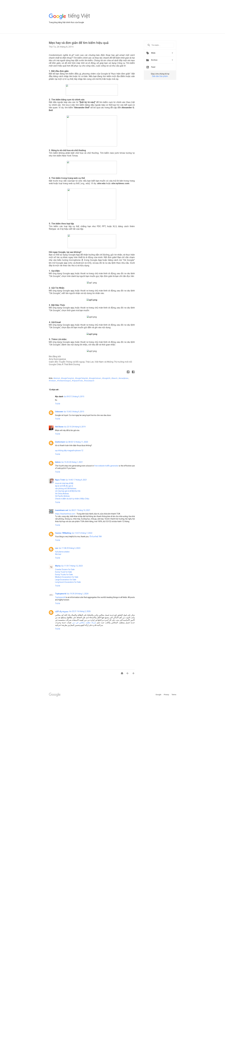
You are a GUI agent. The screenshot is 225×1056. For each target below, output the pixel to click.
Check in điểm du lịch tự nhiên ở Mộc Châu (72, 499)
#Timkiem (52, 381)
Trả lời (57, 404)
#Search (114, 378)
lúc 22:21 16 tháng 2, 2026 (80, 611)
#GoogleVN (106, 378)
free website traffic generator (106, 466)
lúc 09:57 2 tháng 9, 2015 (74, 396)
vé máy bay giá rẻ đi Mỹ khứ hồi (67, 491)
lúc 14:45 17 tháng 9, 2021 (76, 480)
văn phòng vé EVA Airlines (65, 488)
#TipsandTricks (77, 381)
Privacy (166, 695)
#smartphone (124, 378)
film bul (58, 554)
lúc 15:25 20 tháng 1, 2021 (72, 462)
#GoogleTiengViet (67, 378)
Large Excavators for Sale (65, 580)
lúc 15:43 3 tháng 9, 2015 (74, 412)
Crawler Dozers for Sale (65, 569)
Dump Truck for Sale (63, 572)
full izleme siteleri (62, 552)
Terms (174, 695)
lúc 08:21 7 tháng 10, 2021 (79, 510)
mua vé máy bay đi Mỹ (64, 483)
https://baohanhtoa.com (65, 514)
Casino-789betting (63, 533)
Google (159, 695)
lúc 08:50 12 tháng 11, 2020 (77, 442)
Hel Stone (59, 427)
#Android (56, 378)
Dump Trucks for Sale (64, 574)
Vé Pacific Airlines (62, 496)
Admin (58, 462)
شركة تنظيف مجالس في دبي (84, 622)
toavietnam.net (61, 510)
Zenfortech (60, 442)
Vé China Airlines (62, 494)
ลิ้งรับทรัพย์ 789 (95, 536)
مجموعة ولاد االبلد (61, 611)
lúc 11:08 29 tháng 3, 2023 (69, 548)
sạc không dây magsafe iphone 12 (69, 450)
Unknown (59, 412)
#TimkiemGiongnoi (64, 381)
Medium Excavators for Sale (66, 577)
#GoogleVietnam (95, 378)
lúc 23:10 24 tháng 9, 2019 (75, 427)
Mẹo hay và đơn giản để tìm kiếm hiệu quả (78, 43)
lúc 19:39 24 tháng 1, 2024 (77, 594)
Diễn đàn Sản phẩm (160, 76)
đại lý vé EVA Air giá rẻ (64, 486)
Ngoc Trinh (60, 480)
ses (56, 548)
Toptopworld (60, 594)
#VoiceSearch (89, 381)
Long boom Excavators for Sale (68, 582)
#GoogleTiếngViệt (81, 378)
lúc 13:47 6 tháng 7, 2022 (82, 533)
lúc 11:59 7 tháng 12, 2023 (72, 566)
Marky (58, 566)
